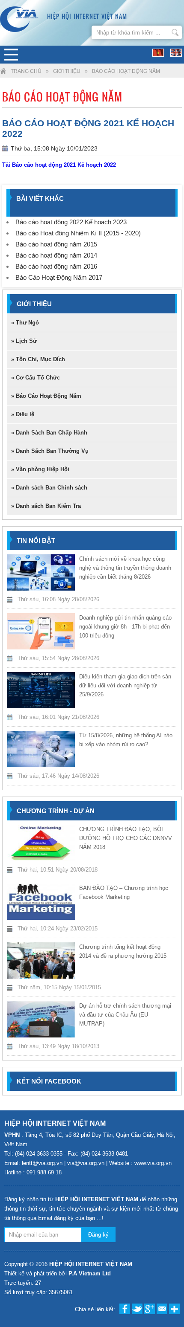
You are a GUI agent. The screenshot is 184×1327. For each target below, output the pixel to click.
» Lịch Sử (24, 341)
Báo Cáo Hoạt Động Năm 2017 (58, 277)
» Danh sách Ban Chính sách (49, 487)
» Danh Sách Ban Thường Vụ (50, 451)
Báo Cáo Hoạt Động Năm (126, 71)
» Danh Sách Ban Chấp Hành (49, 432)
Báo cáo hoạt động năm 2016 (56, 266)
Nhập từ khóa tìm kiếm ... (175, 32)
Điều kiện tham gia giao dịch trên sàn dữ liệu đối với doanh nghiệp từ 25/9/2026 (125, 685)
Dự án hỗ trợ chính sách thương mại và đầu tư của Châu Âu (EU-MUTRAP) (125, 1014)
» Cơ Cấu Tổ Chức (35, 377)
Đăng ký (98, 1234)
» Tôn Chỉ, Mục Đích (38, 359)
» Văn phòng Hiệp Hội (40, 469)
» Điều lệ (22, 414)
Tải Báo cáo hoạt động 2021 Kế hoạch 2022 (59, 165)
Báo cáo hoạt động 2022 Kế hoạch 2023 (71, 222)
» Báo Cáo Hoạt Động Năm (46, 396)
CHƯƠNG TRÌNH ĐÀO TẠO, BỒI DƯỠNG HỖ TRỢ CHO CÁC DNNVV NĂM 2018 (125, 838)
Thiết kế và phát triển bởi (57, 1273)
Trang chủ (26, 71)
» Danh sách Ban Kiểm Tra (46, 506)
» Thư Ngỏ (25, 322)
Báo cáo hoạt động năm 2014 (56, 255)
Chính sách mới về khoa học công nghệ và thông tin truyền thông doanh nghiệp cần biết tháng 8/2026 (125, 568)
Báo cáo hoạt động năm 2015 (56, 244)
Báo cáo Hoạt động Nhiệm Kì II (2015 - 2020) (78, 233)
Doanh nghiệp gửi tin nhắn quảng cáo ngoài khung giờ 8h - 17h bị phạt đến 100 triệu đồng (125, 626)
